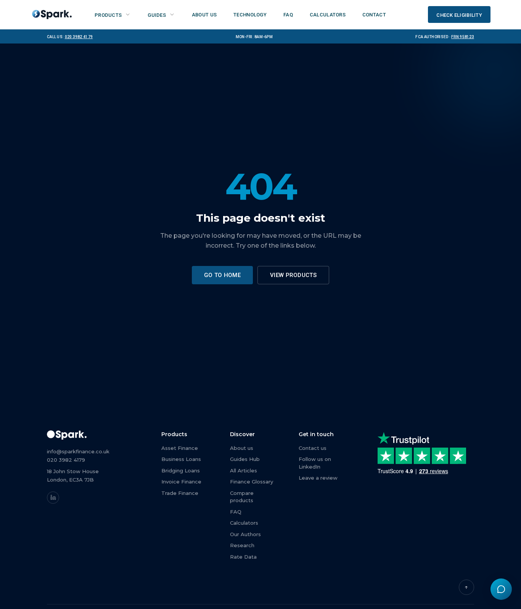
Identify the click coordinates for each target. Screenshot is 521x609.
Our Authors (245, 534)
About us (241, 448)
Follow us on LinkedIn (315, 463)
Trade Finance (179, 493)
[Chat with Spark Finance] (501, 589)
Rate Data (243, 557)
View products (293, 275)
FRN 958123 (462, 36)
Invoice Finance (181, 481)
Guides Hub (245, 459)
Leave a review (318, 478)
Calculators (244, 523)
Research (242, 545)
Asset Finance (179, 448)
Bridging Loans (180, 470)
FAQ (235, 512)
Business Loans (181, 459)
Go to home (222, 275)
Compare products (242, 497)
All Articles (243, 470)
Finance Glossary (251, 481)
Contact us (312, 448)
